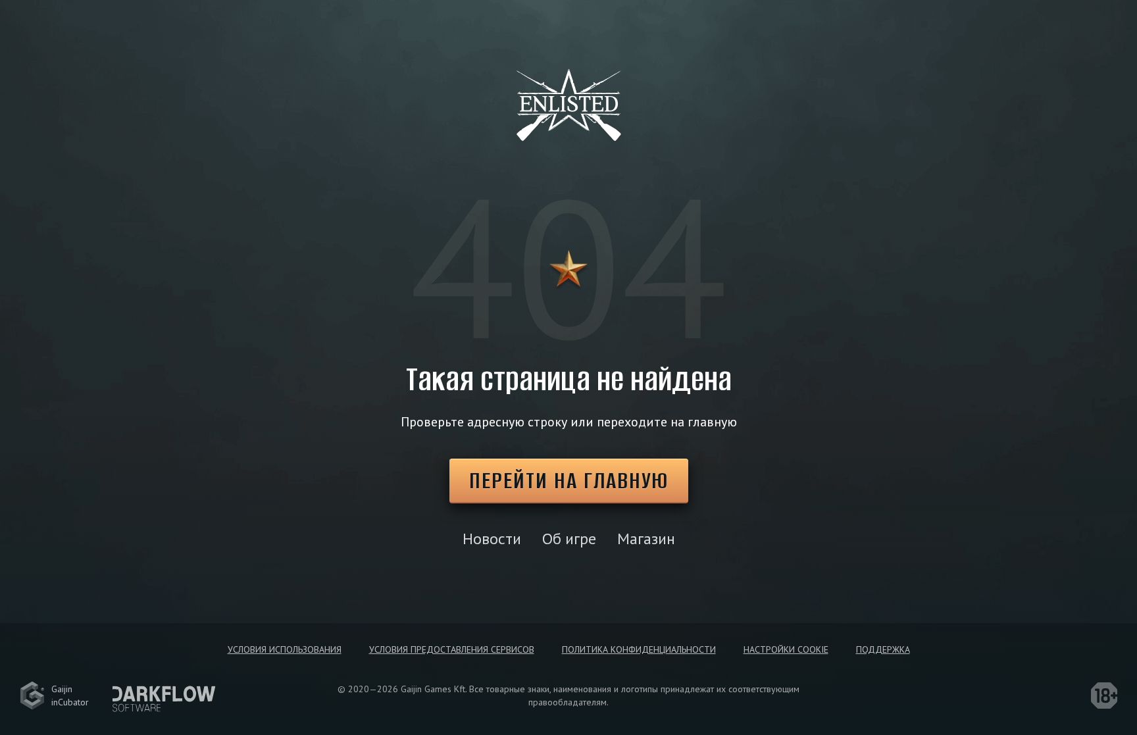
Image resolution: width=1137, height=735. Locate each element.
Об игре (569, 538)
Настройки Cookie (786, 649)
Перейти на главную (569, 480)
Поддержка (883, 649)
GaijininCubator (70, 695)
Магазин (646, 538)
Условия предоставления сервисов (451, 649)
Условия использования (284, 649)
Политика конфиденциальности (639, 649)
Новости (492, 538)
